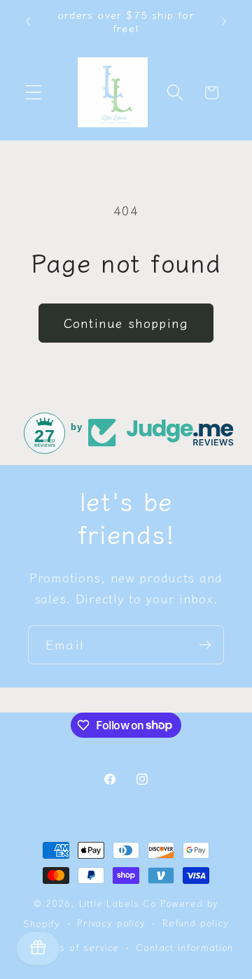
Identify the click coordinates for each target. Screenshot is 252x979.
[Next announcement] (224, 21)
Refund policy (195, 922)
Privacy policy (111, 922)
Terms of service (77, 947)
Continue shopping (126, 322)
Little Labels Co (118, 903)
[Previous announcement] (28, 21)
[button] (33, 92)
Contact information (184, 947)
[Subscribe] (204, 644)
